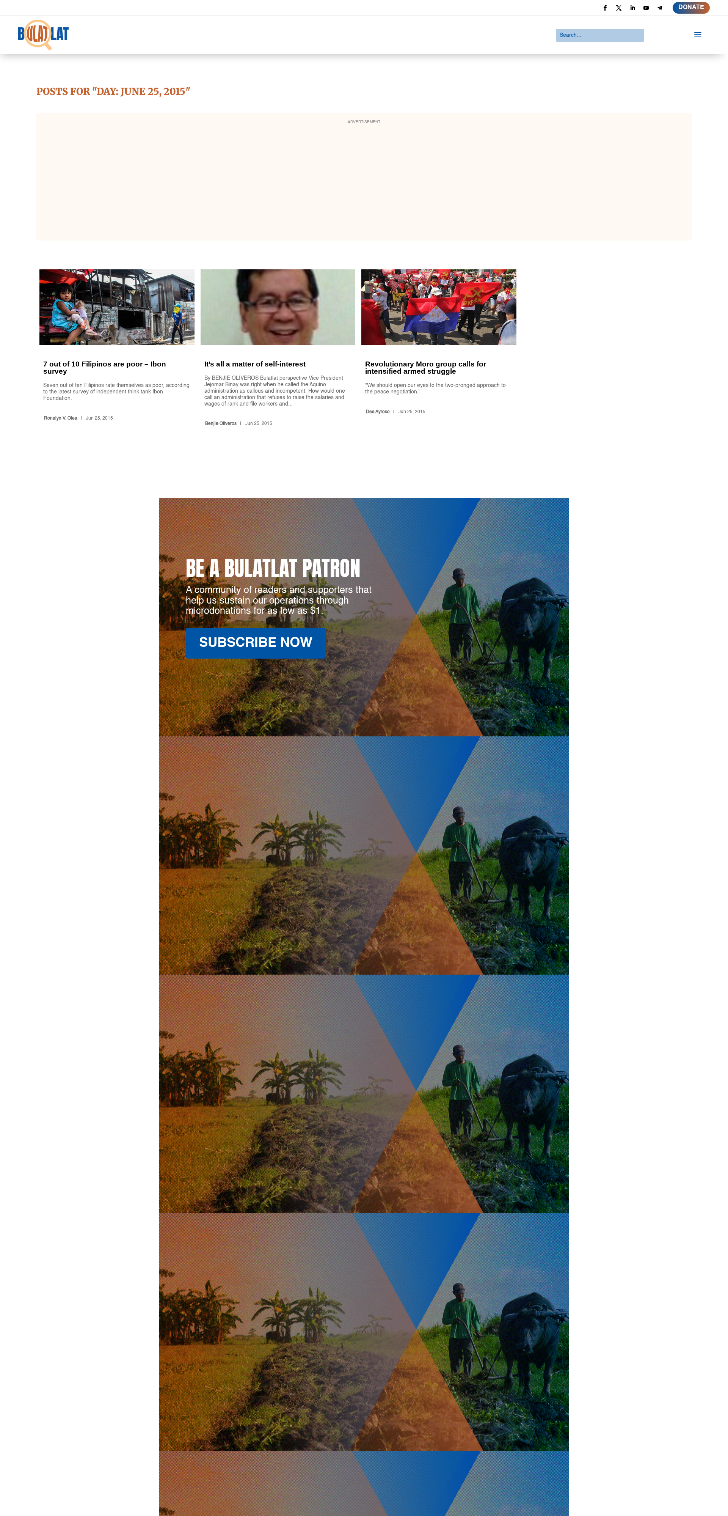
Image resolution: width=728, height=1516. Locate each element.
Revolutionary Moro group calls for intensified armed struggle (438, 349)
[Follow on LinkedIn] (632, 8)
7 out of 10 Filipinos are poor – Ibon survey (117, 349)
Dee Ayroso (378, 412)
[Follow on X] (618, 8)
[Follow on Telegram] (659, 8)
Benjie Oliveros (221, 423)
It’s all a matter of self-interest (278, 349)
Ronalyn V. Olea (60, 418)
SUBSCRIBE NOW (255, 643)
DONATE (691, 8)
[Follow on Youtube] (646, 8)
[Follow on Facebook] (605, 8)
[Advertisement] (364, 182)
